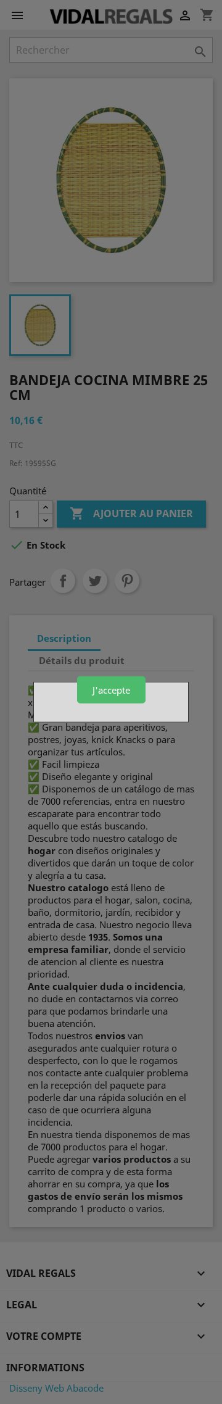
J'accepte (111, 689)
